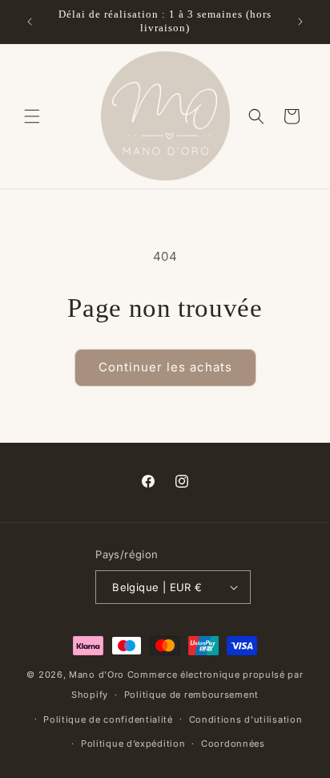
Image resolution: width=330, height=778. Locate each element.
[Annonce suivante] (300, 21)
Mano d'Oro (96, 674)
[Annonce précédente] (29, 21)
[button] (32, 116)
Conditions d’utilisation (246, 719)
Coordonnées (233, 743)
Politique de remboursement (191, 694)
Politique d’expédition (133, 743)
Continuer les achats (165, 367)
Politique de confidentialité (108, 719)
